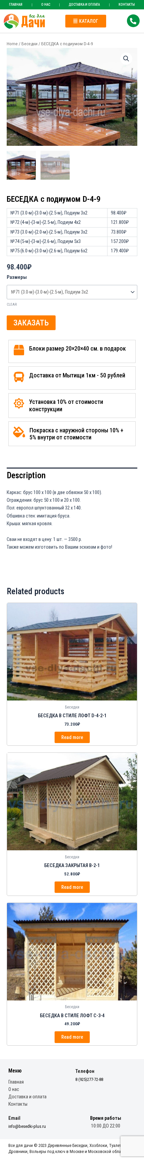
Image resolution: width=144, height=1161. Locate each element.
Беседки (29, 43)
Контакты (17, 1104)
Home (12, 43)
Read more (72, 737)
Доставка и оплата (84, 4)
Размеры (17, 277)
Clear (12, 304)
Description (26, 475)
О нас (45, 4)
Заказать (31, 322)
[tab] (72, 476)
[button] (85, 21)
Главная (15, 4)
